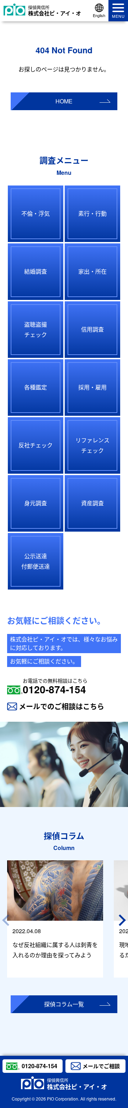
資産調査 (92, 503)
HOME (64, 101)
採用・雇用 (92, 387)
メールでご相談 (101, 1066)
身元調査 (35, 503)
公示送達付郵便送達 (35, 561)
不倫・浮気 (35, 213)
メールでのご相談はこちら (61, 706)
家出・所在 (92, 271)
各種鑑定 (35, 387)
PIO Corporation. (63, 1099)
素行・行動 (92, 213)
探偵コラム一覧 (64, 1004)
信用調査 (92, 329)
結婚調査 (35, 271)
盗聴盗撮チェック (35, 329)
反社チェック (35, 445)
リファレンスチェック (92, 445)
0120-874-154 (55, 686)
